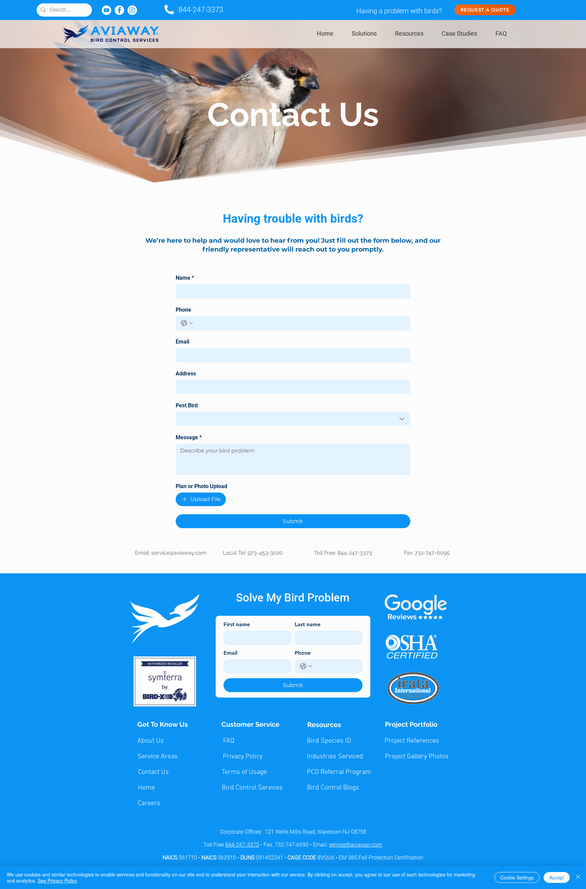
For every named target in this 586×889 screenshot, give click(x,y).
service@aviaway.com (179, 553)
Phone (183, 310)
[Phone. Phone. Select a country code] (187, 323)
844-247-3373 (200, 9)
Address (186, 373)
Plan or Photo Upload (201, 486)
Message (189, 437)
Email (182, 341)
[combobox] (293, 419)
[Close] (578, 877)
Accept (556, 877)
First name (236, 624)
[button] (364, 33)
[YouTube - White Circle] (106, 10)
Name (185, 278)
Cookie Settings (517, 877)
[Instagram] (132, 10)
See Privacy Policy (57, 880)
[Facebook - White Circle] (119, 10)
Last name (307, 624)
